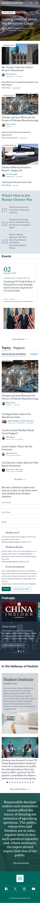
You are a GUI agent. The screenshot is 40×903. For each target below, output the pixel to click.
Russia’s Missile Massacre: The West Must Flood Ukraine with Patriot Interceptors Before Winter (17, 241)
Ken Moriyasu (11, 74)
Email (4, 522)
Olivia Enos (6, 88)
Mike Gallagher (14, 28)
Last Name (6, 512)
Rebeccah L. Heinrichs (14, 470)
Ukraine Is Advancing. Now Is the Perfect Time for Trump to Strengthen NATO (19, 223)
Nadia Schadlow (28, 28)
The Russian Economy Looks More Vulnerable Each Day (19, 210)
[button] (18, 651)
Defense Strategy (10, 145)
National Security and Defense (14, 354)
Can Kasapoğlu (12, 174)
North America (8, 12)
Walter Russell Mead (9, 138)
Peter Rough (6, 185)
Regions (19, 348)
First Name (6, 503)
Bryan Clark (10, 124)
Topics (6, 348)
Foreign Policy (9, 45)
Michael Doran (11, 453)
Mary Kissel (10, 437)
